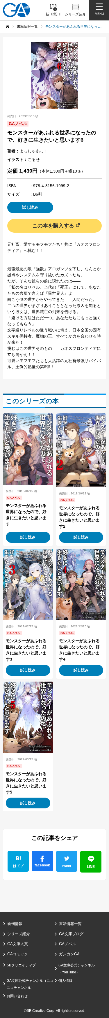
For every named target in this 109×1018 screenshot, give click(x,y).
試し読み (30, 207)
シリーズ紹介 (18, 934)
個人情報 (65, 981)
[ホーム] (7, 26)
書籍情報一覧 (70, 924)
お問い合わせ (17, 996)
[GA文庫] (16, 10)
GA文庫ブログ (71, 934)
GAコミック (17, 954)
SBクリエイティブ (21, 965)
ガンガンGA (69, 954)
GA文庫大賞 (17, 944)
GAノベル (67, 944)
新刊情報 (14, 924)
